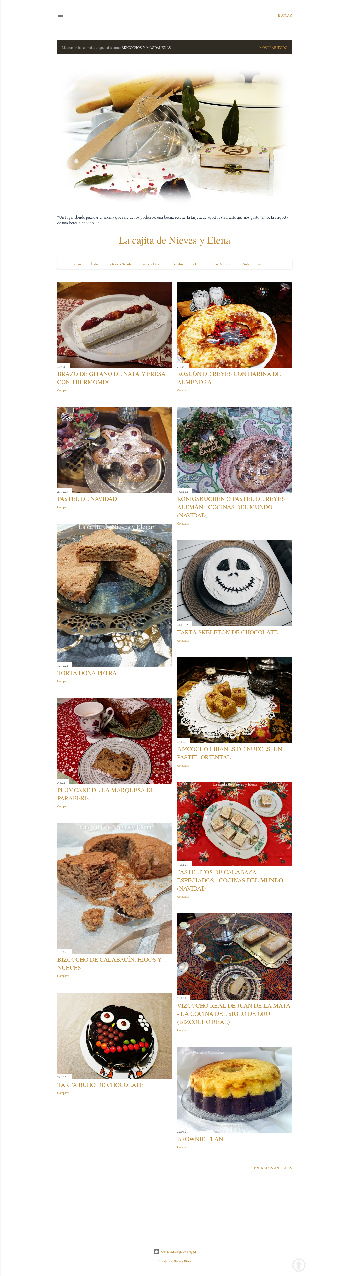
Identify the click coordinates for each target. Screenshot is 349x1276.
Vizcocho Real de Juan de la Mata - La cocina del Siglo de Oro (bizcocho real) (233, 1013)
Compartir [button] (63, 390)
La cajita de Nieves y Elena (174, 239)
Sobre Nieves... (222, 263)
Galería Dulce (151, 263)
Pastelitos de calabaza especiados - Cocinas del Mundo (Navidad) (230, 880)
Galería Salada (120, 263)
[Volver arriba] (299, 1265)
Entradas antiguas (273, 1167)
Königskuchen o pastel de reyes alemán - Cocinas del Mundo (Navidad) (231, 507)
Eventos (177, 263)
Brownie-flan (200, 1139)
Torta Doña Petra (87, 673)
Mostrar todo (273, 47)
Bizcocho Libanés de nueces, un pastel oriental (229, 753)
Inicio (77, 263)
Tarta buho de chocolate (100, 1084)
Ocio (196, 263)
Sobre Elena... (253, 263)
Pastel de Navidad (87, 499)
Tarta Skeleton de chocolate (227, 632)
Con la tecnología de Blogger (178, 1251)
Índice (95, 263)
